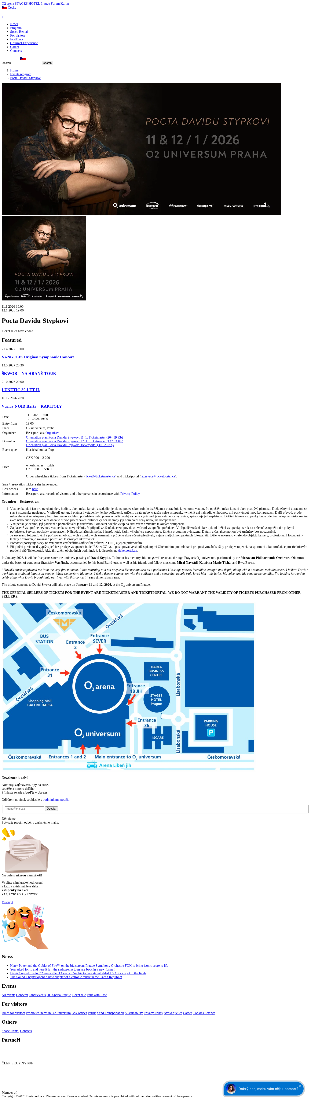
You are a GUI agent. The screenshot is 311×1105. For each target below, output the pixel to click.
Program (16, 28)
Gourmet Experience (24, 43)
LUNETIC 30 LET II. (21, 390)
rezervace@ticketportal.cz (158, 476)
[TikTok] (17, 58)
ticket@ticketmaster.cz (100, 476)
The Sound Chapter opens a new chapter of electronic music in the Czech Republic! (66, 977)
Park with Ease (97, 995)
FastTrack (16, 39)
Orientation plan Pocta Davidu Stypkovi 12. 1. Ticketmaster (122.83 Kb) (74, 441)
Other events (37, 995)
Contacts (16, 50)
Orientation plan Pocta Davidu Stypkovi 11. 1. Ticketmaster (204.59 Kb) (74, 437)
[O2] (8, 1059)
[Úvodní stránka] (13, 13)
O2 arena (8, 3)
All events (8, 995)
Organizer (52, 433)
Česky (11, 7)
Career (14, 47)
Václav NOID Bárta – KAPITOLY (32, 406)
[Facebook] (4, 58)
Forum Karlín (60, 3)
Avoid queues (173, 1013)
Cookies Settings (204, 1013)
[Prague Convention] (30, 1092)
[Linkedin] (13, 58)
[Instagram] (8, 58)
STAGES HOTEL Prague (32, 3)
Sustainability (134, 1013)
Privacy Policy (130, 493)
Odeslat (51, 808)
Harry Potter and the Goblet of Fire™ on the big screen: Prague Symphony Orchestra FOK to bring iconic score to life (89, 965)
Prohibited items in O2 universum (48, 1013)
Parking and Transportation (106, 1013)
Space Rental (19, 31)
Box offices (79, 1013)
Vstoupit (7, 902)
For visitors (17, 35)
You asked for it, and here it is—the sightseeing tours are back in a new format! (62, 969)
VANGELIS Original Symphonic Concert (38, 357)
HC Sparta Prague (59, 995)
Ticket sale (79, 995)
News (14, 24)
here (35, 489)
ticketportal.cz (127, 550)
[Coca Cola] (45, 1059)
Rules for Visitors (13, 1013)
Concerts (22, 995)
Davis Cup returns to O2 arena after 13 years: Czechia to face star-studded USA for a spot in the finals (78, 973)
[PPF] (11, 1079)
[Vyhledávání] (28, 58)
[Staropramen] (25, 1059)
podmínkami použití (56, 799)
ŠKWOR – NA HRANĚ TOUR (29, 373)
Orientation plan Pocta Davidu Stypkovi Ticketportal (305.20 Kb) (70, 445)
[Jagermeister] (62, 1059)
